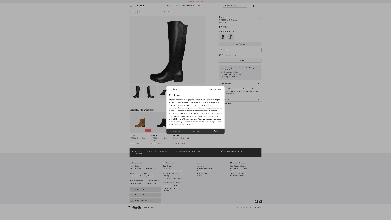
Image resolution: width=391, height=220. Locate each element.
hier (204, 119)
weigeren (196, 131)
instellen (215, 131)
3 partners (197, 105)
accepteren (177, 131)
